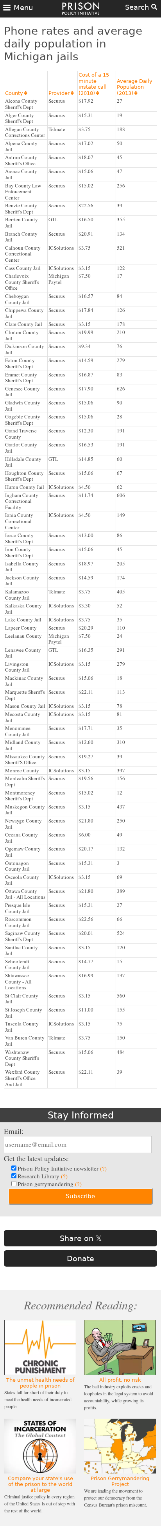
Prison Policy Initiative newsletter (62, 1168)
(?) (103, 1168)
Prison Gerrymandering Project (120, 1481)
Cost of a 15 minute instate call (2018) (94, 84)
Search (138, 7)
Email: (13, 1131)
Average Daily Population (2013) (134, 87)
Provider (60, 93)
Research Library (43, 1176)
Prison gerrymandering (50, 1184)
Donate (80, 1258)
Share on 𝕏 (81, 1238)
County (16, 93)
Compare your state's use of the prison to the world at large (40, 1484)
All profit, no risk (120, 1380)
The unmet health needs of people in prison (40, 1383)
